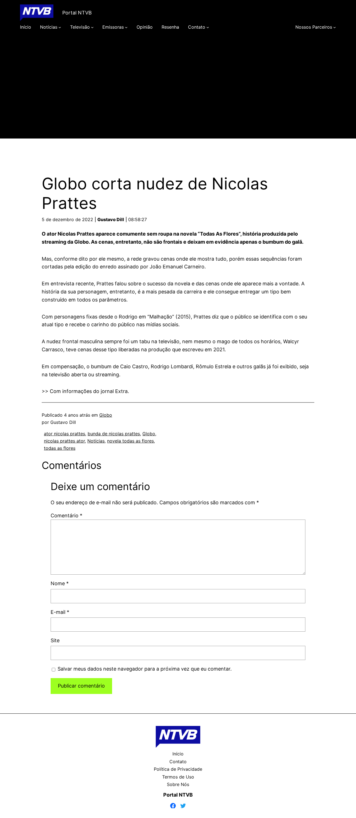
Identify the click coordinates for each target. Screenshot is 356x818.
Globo (105, 415)
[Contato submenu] (207, 27)
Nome (60, 583)
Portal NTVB (77, 13)
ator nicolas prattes (64, 433)
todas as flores (59, 448)
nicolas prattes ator (64, 441)
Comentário (66, 515)
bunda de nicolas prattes (114, 433)
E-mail (60, 612)
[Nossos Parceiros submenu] (334, 27)
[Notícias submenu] (59, 27)
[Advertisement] (178, 92)
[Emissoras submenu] (126, 27)
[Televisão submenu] (92, 27)
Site (55, 640)
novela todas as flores (130, 441)
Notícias (96, 441)
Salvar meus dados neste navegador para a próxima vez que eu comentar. (145, 669)
